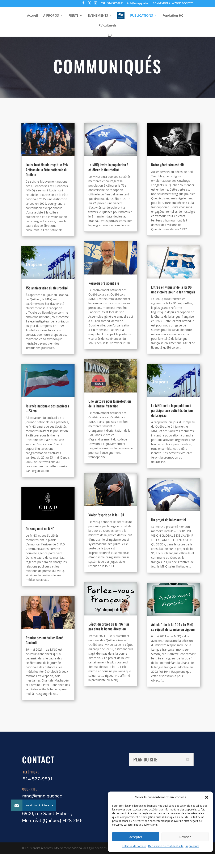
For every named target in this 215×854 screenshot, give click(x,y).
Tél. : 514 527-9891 (112, 3)
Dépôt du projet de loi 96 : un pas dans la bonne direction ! (108, 626)
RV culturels (107, 25)
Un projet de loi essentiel (168, 519)
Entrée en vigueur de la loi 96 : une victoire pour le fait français (173, 289)
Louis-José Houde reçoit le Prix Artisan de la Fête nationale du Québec (47, 169)
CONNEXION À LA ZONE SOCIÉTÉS (173, 3)
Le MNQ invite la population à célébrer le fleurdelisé (108, 167)
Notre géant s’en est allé (168, 164)
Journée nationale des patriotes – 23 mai (47, 408)
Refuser (185, 837)
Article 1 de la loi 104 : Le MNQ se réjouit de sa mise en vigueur (173, 627)
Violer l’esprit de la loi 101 (106, 514)
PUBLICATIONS (141, 15)
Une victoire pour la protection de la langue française (109, 403)
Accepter (135, 837)
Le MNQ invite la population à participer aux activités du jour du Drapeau (172, 410)
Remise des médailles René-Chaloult (45, 640)
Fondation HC (173, 15)
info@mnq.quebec (138, 3)
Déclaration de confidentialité (166, 846)
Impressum (192, 846)
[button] (207, 797)
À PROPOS (51, 15)
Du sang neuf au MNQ (40, 528)
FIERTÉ (73, 15)
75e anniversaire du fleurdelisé (47, 287)
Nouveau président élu (103, 283)
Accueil (32, 15)
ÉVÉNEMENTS (98, 15)
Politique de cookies (134, 846)
